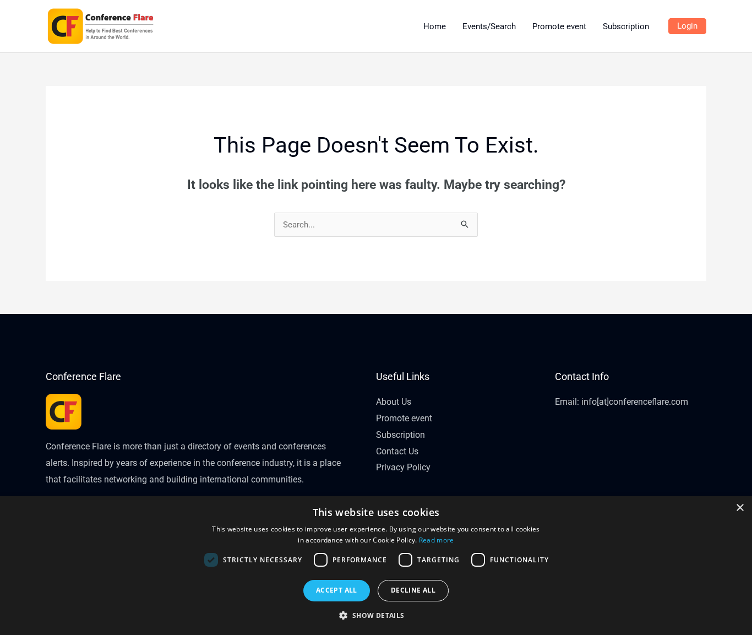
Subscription (400, 435)
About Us (393, 402)
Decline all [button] (413, 590)
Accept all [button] (336, 590)
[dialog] (376, 565)
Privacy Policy (403, 467)
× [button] (739, 508)
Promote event (404, 418)
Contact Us (397, 451)
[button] (375, 616)
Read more (436, 540)
